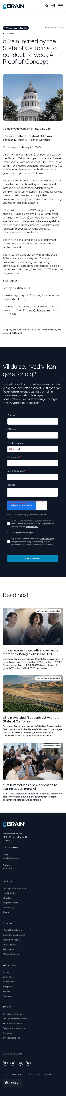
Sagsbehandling (10, 902)
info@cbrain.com (11, 858)
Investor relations (11, 1038)
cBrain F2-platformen (13, 930)
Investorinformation (12, 1014)
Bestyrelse (8, 986)
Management (9, 981)
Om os (6, 972)
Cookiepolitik (48, 1074)
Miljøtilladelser (10, 893)
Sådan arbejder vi (11, 954)
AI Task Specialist (11, 944)
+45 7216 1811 (9, 868)
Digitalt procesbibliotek (14, 935)
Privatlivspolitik (33, 1074)
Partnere (7, 996)
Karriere (6, 991)
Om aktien (8, 1033)
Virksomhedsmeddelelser (15, 1018)
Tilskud (6, 912)
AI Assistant (9, 949)
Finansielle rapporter (12, 1023)
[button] (60, 5)
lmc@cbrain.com (39, 310)
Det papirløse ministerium (15, 888)
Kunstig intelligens (12, 940)
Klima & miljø (8, 907)
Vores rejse (8, 977)
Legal (5, 1074)
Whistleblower (17, 1074)
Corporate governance (14, 1028)
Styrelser (7, 898)
